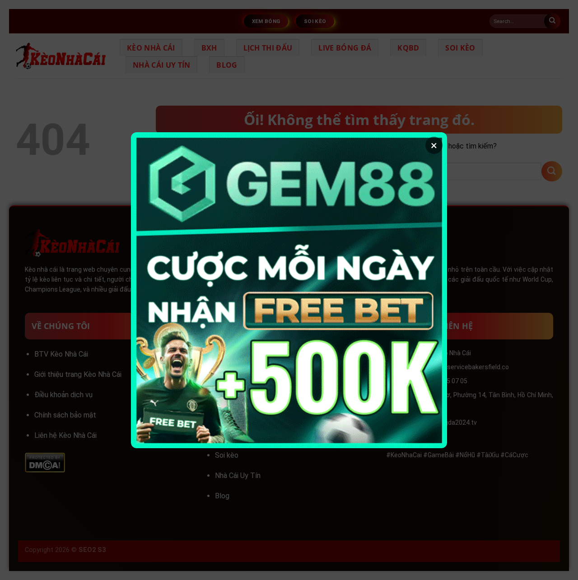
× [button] (434, 145)
